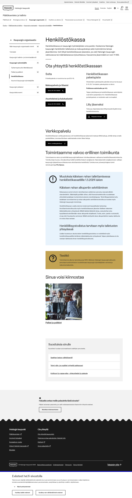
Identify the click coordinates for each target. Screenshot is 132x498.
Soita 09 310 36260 (57, 91)
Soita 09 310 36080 (57, 104)
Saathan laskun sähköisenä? (62, 357)
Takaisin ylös (113, 464)
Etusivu (5, 25)
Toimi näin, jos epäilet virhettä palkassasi (67, 365)
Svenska (103, 8)
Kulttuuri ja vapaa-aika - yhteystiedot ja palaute (69, 373)
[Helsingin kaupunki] (13, 465)
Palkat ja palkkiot (54, 322)
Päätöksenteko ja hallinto (15, 25)
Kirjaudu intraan (99, 117)
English (109, 8)
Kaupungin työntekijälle (45, 25)
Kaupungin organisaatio (30, 25)
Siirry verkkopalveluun (57, 143)
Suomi (97, 8)
